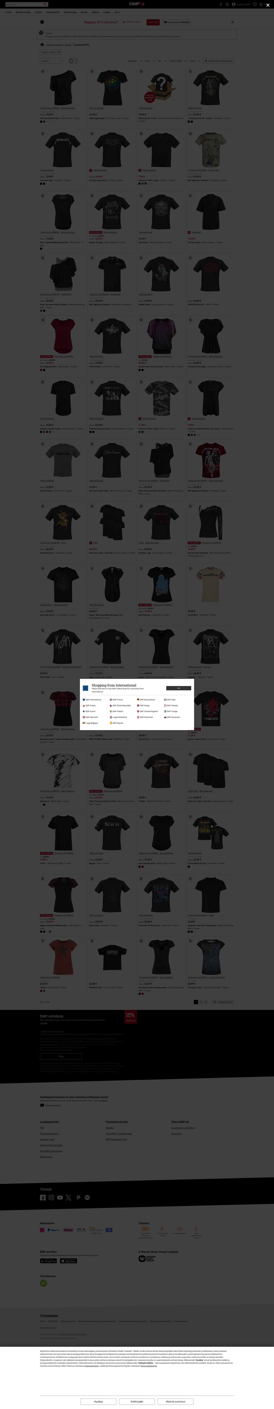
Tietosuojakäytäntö (148, 1366)
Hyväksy (98, 1401)
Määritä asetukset (175, 1401)
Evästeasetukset (91, 1366)
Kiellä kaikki (137, 1401)
